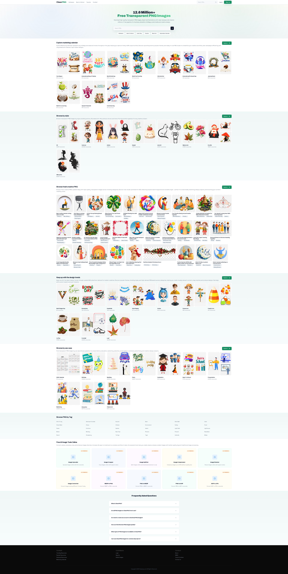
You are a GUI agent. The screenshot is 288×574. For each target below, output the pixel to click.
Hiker (137, 240)
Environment (148, 425)
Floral (205, 425)
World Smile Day (111, 76)
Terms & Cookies (179, 557)
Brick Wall (177, 421)
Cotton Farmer (104, 242)
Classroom (110, 407)
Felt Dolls (205, 240)
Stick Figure (77, 218)
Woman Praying (161, 218)
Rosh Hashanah (181, 265)
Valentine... (129, 265)
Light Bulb (177, 428)
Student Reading (77, 242)
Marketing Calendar (61, 559)
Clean (61, 2)
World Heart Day (167, 240)
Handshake (186, 240)
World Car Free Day (137, 76)
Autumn (117, 421)
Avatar (159, 308)
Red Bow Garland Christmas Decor (152, 262)
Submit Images (119, 557)
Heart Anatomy (167, 242)
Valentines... (116, 240)
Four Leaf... (118, 216)
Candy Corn (211, 308)
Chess (87, 425)
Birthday (84, 377)
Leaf (108, 338)
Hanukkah (109, 308)
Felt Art (98, 216)
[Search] (216, 2)
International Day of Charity (89, 76)
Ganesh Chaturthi (86, 105)
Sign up (228, 2)
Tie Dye (117, 435)
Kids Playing (135, 308)
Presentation (211, 377)
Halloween (71, 2)
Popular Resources (61, 555)
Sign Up (118, 555)
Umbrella (177, 435)
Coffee (58, 338)
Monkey (88, 431)
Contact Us (178, 559)
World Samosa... (177, 216)
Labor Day (139, 33)
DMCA (176, 555)
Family (176, 425)
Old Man (126, 218)
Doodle (210, 145)
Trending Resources (61, 553)
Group (212, 240)
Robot (58, 435)
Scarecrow (185, 308)
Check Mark (59, 425)
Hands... (226, 216)
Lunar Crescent (156, 240)
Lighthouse (207, 428)
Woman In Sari (77, 267)
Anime (108, 145)
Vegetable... (66, 265)
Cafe (205, 421)
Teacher (88, 2)
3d (57, 145)
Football (95, 2)
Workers (218, 240)
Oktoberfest (160, 76)
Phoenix (147, 431)
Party (133, 377)
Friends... (185, 216)
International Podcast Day (189, 76)
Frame (57, 428)
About (176, 553)
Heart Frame (124, 240)
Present (177, 431)
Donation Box (78, 216)
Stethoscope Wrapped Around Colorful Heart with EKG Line (169, 239)
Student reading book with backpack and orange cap (77, 239)
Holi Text (141, 216)
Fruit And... (118, 265)
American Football (90, 421)
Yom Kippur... (91, 216)
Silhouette (59, 174)
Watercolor (185, 145)
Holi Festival (149, 216)
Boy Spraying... (60, 242)
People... (99, 265)
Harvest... (190, 265)
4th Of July (59, 421)
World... (74, 240)
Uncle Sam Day (111, 105)
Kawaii (134, 145)
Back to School (80, 2)
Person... (59, 216)
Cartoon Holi (60, 240)
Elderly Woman (217, 267)
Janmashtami (211, 76)
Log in (221, 2)
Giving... (180, 240)
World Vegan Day (60, 308)
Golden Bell (209, 216)
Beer (146, 421)
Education (84, 407)
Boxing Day (85, 308)
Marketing (59, 407)
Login (117, 553)
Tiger (146, 435)
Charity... (92, 265)
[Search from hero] (172, 28)
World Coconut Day (61, 105)
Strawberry (89, 435)
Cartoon (84, 145)
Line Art (159, 145)
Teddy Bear (137, 265)
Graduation (160, 377)
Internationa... (217, 265)
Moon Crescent (206, 265)
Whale (205, 435)
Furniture (88, 428)
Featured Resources (61, 557)
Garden (117, 428)
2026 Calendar (60, 377)
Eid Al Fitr (148, 240)
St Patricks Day (109, 216)
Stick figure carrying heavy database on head (79, 215)
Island (146, 428)
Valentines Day (218, 216)
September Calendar (165, 33)
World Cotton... (104, 240)
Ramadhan (207, 431)
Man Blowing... (127, 216)
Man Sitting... (67, 216)
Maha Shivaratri (200, 216)
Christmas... (147, 265)
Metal (57, 431)
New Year (118, 431)
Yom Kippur (59, 76)
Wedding (109, 377)
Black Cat (154, 33)
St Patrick (87, 240)
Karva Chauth (161, 216)
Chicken (117, 425)
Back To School (130, 33)
